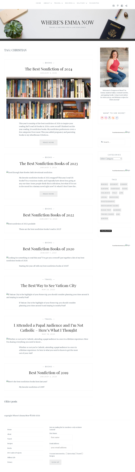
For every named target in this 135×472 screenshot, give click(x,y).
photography (108, 201)
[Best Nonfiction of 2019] (26, 382)
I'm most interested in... (57, 454)
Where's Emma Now (67, 22)
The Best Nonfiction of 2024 (48, 68)
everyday (115, 188)
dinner (123, 184)
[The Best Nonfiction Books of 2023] (29, 172)
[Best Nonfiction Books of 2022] (20, 224)
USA (118, 214)
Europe (104, 188)
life (121, 193)
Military (81, 3)
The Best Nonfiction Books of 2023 (48, 163)
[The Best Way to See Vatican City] (48, 297)
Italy (114, 193)
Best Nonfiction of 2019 (48, 372)
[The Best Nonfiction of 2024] (48, 118)
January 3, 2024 (48, 168)
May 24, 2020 (48, 290)
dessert (114, 184)
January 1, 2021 (48, 253)
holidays (105, 193)
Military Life (11, 457)
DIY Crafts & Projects (14, 453)
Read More (50, 143)
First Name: (53, 433)
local (104, 197)
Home (38, 3)
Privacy (9, 462)
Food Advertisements (117, 132)
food (124, 188)
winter (104, 218)
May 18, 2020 (48, 334)
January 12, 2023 (48, 219)
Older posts (10, 401)
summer (117, 210)
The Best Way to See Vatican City (48, 285)
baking (104, 184)
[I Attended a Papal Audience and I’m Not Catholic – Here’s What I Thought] (48, 342)
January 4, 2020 (48, 377)
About (47, 3)
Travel (57, 3)
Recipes (69, 3)
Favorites (94, 3)
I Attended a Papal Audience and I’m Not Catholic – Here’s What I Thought (48, 328)
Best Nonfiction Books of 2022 (48, 214)
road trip (106, 210)
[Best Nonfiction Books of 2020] (48, 261)
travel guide (107, 214)
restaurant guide (110, 205)
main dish (114, 197)
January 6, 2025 (48, 73)
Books (48, 63)
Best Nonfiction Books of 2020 (48, 248)
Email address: (54, 443)
